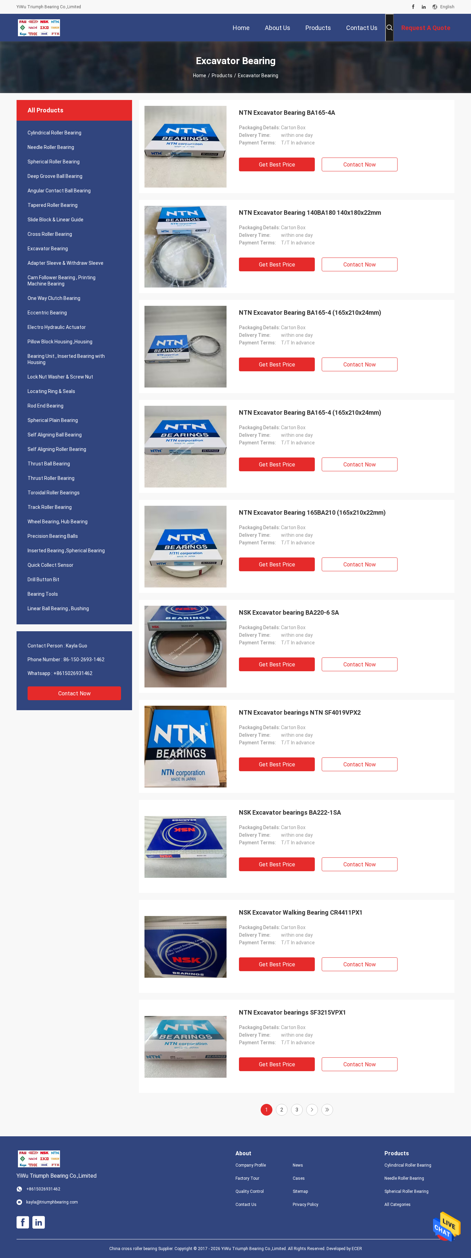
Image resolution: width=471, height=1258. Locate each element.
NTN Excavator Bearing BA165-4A (287, 112)
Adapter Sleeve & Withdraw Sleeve (65, 263)
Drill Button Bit (43, 579)
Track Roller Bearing (50, 507)
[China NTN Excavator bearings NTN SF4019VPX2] (185, 746)
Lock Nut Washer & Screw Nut (60, 377)
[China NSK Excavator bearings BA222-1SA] (185, 846)
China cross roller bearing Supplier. (141, 1248)
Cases (299, 1178)
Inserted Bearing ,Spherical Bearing (66, 550)
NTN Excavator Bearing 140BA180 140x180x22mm (310, 212)
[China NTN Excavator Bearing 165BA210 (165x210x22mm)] (185, 546)
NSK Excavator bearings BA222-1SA (290, 812)
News (298, 1165)
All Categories (397, 1204)
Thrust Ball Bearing (49, 463)
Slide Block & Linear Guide (55, 219)
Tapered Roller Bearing (53, 205)
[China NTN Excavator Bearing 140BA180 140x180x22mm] (185, 246)
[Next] (312, 1110)
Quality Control (250, 1191)
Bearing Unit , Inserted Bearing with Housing (66, 359)
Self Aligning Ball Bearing (55, 434)
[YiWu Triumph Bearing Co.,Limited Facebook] (413, 7)
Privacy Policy (305, 1204)
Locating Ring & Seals (51, 391)
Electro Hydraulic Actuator (57, 327)
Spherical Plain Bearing (53, 420)
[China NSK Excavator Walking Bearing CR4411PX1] (185, 946)
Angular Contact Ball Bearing (59, 190)
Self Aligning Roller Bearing (57, 449)
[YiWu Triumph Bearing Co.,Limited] (39, 27)
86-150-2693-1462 (83, 659)
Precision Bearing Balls (53, 536)
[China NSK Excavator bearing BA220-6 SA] (185, 646)
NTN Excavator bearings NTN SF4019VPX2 (300, 712)
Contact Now (74, 693)
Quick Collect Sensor (50, 565)
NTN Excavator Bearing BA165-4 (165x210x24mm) (310, 312)
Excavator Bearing (48, 248)
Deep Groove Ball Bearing (55, 176)
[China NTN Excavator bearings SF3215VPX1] (185, 1046)
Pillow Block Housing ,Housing (60, 341)
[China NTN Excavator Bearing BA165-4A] (185, 146)
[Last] (327, 1110)
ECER (357, 1248)
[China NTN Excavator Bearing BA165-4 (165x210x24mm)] (185, 346)
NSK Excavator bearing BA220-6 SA (289, 612)
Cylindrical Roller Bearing (54, 132)
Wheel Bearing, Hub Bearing (58, 521)
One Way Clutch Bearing (54, 298)
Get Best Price (277, 164)
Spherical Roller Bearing (54, 161)
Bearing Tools (43, 594)
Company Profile (251, 1165)
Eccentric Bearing (47, 312)
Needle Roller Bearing (51, 147)
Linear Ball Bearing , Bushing (58, 608)
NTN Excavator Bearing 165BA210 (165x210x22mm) (312, 512)
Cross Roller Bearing (50, 234)
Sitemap (300, 1191)
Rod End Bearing (45, 406)
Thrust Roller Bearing (51, 478)
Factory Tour (247, 1178)
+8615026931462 (72, 673)
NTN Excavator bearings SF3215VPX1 (292, 1012)
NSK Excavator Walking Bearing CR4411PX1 (301, 912)
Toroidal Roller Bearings (54, 492)
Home (199, 75)
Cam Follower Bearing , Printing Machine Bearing (62, 280)
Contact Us (246, 1204)
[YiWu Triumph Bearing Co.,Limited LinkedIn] (424, 7)
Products (222, 75)
